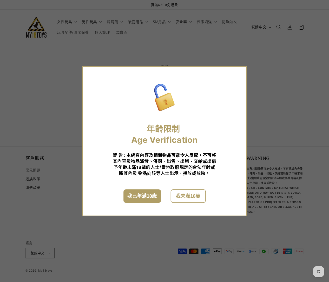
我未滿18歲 (188, 195)
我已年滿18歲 (142, 195)
